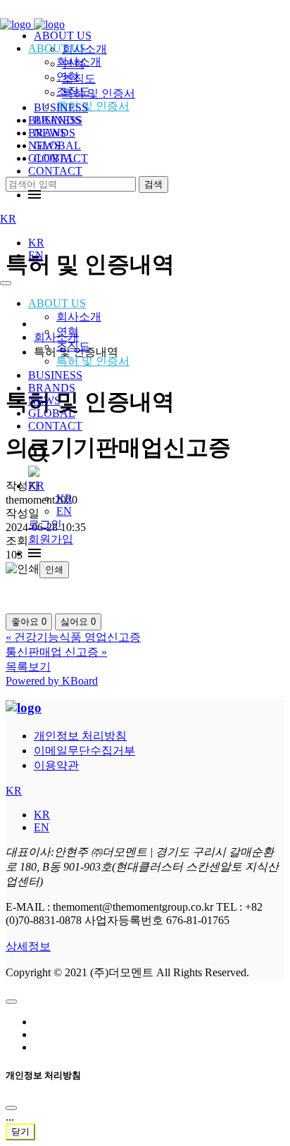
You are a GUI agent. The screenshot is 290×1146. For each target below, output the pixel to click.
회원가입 (50, 539)
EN (36, 255)
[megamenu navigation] (34, 195)
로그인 (45, 524)
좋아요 (28, 621)
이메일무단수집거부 (84, 750)
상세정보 (28, 946)
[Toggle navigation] (5, 283)
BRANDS (51, 388)
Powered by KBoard (52, 681)
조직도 (73, 346)
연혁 (67, 331)
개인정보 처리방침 (80, 736)
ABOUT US (57, 303)
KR (8, 219)
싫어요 (78, 621)
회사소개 (78, 317)
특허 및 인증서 (93, 361)
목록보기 (28, 667)
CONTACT (55, 171)
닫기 (20, 1131)
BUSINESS (55, 375)
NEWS (44, 400)
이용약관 (56, 765)
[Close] (11, 1108)
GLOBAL (51, 413)
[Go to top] (11, 1001)
